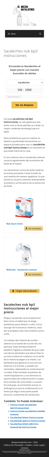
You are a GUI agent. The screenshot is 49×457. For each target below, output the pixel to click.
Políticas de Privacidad (13, 445)
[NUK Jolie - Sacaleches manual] (24, 253)
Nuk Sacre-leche (14, 223)
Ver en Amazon (24, 105)
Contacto (24, 448)
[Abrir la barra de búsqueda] (40, 33)
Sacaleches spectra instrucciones (27, 420)
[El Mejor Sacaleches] (24, 16)
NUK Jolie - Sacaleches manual (21, 269)
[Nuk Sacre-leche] (24, 207)
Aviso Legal (39, 445)
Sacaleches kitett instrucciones (26, 417)
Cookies (28, 445)
